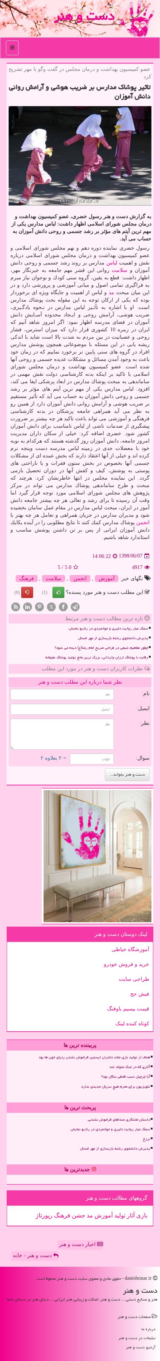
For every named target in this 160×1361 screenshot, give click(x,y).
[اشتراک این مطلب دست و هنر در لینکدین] (27, 606)
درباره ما (148, 1329)
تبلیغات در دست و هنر (137, 1338)
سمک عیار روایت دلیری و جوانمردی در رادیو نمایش (108, 628)
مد (111, 292)
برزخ (146, 1139)
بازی (141, 1215)
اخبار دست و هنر (78, 1244)
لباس (111, 263)
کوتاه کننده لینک (132, 1023)
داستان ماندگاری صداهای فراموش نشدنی (119, 1119)
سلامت (119, 270)
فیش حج (139, 994)
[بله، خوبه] (58, 592)
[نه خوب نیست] (27, 592)
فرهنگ (26, 578)
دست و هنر (84, 16)
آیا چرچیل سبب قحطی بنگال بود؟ (125, 1076)
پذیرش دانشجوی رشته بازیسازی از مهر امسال (113, 638)
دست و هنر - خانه (33, 1255)
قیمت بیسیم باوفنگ (128, 1009)
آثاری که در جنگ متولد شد (129, 1067)
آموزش (107, 578)
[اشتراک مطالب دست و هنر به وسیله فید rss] (15, 606)
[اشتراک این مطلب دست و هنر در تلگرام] (75, 606)
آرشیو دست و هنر (141, 1347)
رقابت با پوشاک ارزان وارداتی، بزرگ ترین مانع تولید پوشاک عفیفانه (96, 657)
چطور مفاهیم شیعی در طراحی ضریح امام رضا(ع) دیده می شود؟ (101, 647)
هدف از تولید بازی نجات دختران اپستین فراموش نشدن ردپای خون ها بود (94, 1057)
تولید (119, 1215)
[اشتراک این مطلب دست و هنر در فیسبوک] (63, 606)
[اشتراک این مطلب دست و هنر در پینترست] (39, 606)
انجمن (143, 522)
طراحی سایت (134, 979)
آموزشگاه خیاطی (130, 949)
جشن (77, 1215)
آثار (130, 1215)
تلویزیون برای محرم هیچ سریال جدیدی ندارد (115, 1086)
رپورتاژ (44, 1215)
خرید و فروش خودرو (126, 964)
